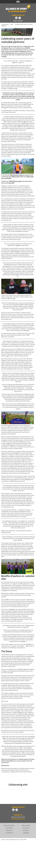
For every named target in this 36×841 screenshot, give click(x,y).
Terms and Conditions (9, 825)
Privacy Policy (9, 828)
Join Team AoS (9, 832)
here (7, 762)
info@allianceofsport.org (18, 819)
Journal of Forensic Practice (20, 606)
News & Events (5, 24)
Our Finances (26, 828)
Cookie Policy (9, 830)
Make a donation (18, 20)
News (11, 24)
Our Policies (26, 830)
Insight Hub (26, 832)
